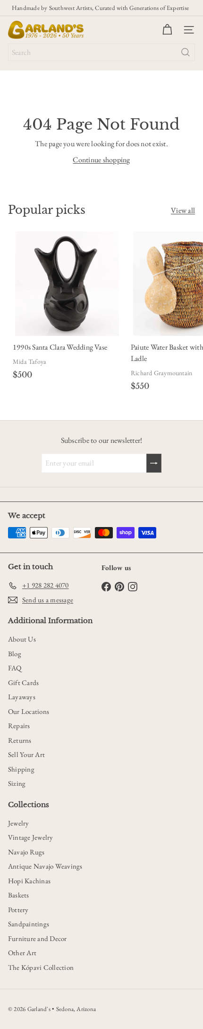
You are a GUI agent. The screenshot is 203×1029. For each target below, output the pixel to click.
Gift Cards (23, 682)
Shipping (21, 769)
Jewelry (18, 822)
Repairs (19, 725)
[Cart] (167, 30)
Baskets (18, 894)
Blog (14, 653)
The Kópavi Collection (41, 967)
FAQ (15, 667)
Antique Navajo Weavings (45, 866)
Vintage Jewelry (30, 837)
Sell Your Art (26, 754)
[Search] (185, 52)
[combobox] (101, 52)
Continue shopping (101, 160)
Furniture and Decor (37, 938)
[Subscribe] (153, 463)
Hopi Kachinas (29, 880)
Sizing (16, 783)
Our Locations (28, 711)
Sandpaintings (28, 923)
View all (183, 210)
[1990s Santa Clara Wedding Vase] (67, 307)
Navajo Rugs (26, 851)
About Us (22, 638)
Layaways (21, 696)
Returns (20, 740)
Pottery (18, 909)
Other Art (22, 952)
